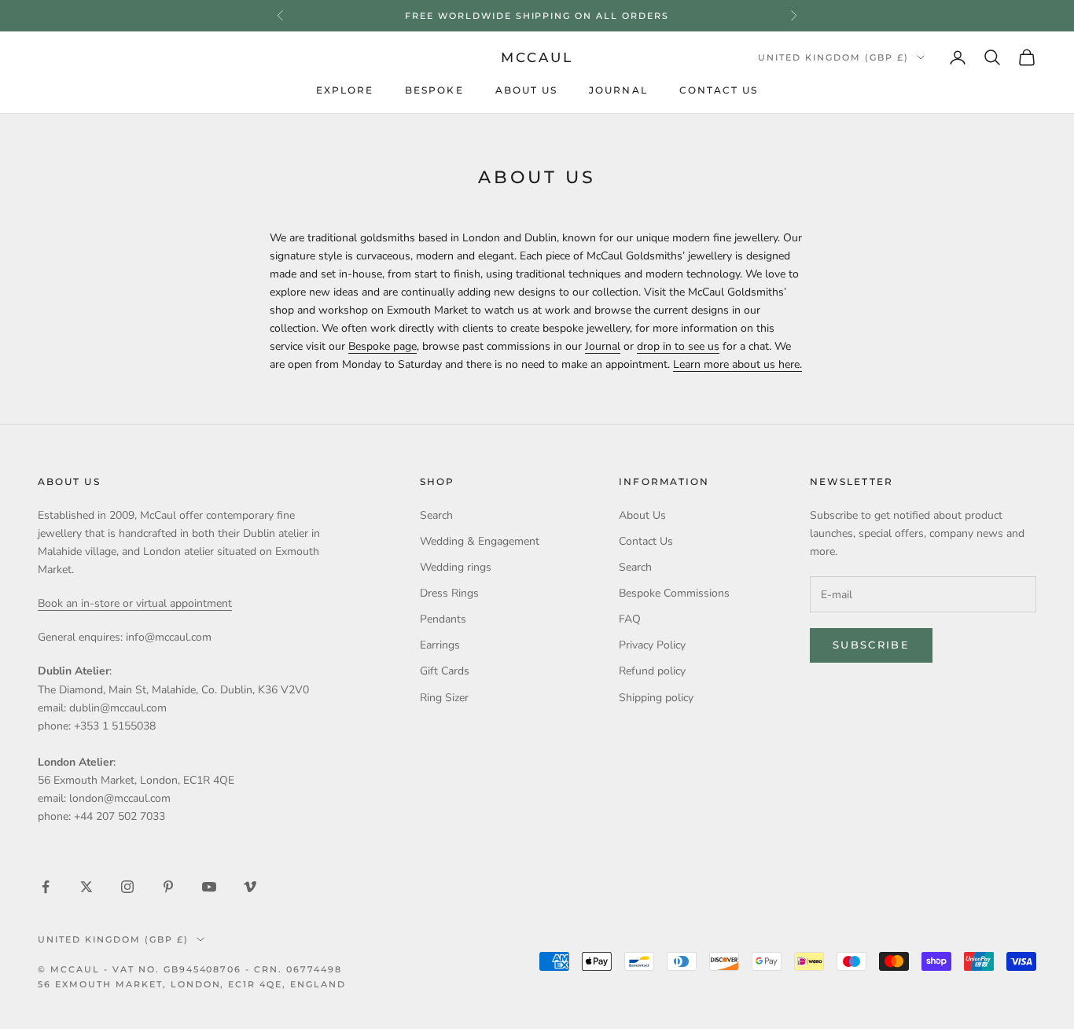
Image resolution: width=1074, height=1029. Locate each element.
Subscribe (871, 644)
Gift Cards (444, 670)
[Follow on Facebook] (45, 887)
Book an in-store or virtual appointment (135, 603)
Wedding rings (455, 567)
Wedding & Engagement (479, 541)
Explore (345, 91)
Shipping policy (656, 697)
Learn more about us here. (737, 364)
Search (436, 515)
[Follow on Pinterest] (168, 887)
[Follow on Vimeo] (250, 887)
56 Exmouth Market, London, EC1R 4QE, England (192, 984)
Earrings (440, 645)
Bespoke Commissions (674, 593)
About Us (526, 91)
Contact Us (719, 91)
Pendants (443, 619)
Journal (618, 91)
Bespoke (434, 91)
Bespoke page (382, 346)
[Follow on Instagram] (127, 887)
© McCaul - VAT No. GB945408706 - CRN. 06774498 (190, 969)
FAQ (630, 619)
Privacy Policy (652, 645)
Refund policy (652, 670)
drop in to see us (678, 346)
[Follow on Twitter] (86, 887)
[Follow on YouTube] (209, 887)
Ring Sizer (444, 697)
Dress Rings (449, 593)
